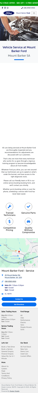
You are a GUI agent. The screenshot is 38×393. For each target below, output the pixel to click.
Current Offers (25, 356)
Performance (25, 320)
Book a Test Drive (8, 347)
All (21, 315)
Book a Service (6, 349)
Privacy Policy (6, 378)
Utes (22, 318)
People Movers (26, 327)
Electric (23, 322)
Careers (4, 369)
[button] (34, 13)
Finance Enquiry (7, 354)
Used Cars (24, 354)
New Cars (24, 349)
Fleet (3, 371)
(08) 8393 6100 (29, 8)
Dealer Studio (14, 391)
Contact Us (19, 299)
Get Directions (19, 304)
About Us (4, 366)
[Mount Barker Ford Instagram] (5, 8)
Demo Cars (24, 351)
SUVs (22, 329)
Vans (22, 325)
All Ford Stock (25, 347)
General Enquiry (7, 351)
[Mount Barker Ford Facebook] (2, 8)
